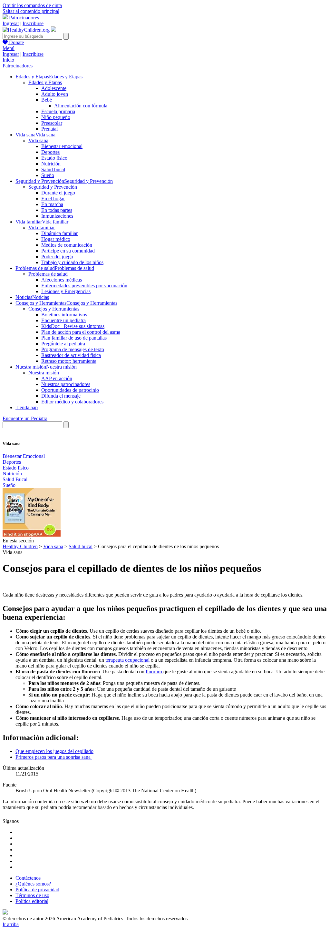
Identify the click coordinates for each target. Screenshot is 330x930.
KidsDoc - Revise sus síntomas (72, 326)
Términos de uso (32, 895)
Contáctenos (28, 878)
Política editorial (31, 901)
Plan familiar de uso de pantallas (74, 338)
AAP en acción (56, 378)
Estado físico (54, 158)
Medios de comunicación (66, 245)
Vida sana (38, 140)
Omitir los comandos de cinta (32, 5)
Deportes (50, 152)
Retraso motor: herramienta (68, 361)
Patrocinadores (24, 17)
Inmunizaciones (57, 216)
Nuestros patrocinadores (65, 384)
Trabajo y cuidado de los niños (72, 262)
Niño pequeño (55, 117)
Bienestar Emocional (24, 456)
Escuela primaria (58, 111)
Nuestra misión (43, 372)
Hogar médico (55, 239)
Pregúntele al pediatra (63, 343)
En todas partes (56, 210)
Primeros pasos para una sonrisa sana (53, 757)
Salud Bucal (15, 479)
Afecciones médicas (61, 279)
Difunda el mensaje (61, 396)
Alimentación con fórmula (80, 105)
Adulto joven (54, 94)
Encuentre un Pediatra (25, 418)
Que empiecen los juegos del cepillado (54, 751)
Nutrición (51, 163)
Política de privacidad (37, 889)
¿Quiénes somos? (33, 883)
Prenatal (49, 129)
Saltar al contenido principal (31, 11)
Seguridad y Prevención (52, 187)
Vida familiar (41, 227)
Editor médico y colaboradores (72, 401)
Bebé (46, 100)
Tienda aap (26, 407)
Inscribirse (33, 23)
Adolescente (53, 88)
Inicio (8, 60)
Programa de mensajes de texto (72, 349)
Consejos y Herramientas (53, 309)
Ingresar (11, 23)
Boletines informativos (64, 314)
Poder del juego (57, 256)
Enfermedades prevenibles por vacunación (84, 285)
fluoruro (154, 671)
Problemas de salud (48, 274)
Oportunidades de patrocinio (70, 390)
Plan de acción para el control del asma (80, 332)
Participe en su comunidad (68, 250)
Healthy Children (20, 546)
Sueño (47, 175)
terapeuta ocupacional (127, 660)
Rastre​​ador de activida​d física (71, 355)
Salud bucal (53, 169)
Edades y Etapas (45, 82)
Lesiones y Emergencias (66, 291)
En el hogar (53, 198)
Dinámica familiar (59, 233)
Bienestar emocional (61, 146)
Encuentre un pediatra (63, 320)
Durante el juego (58, 192)
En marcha (52, 204)
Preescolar (51, 123)
